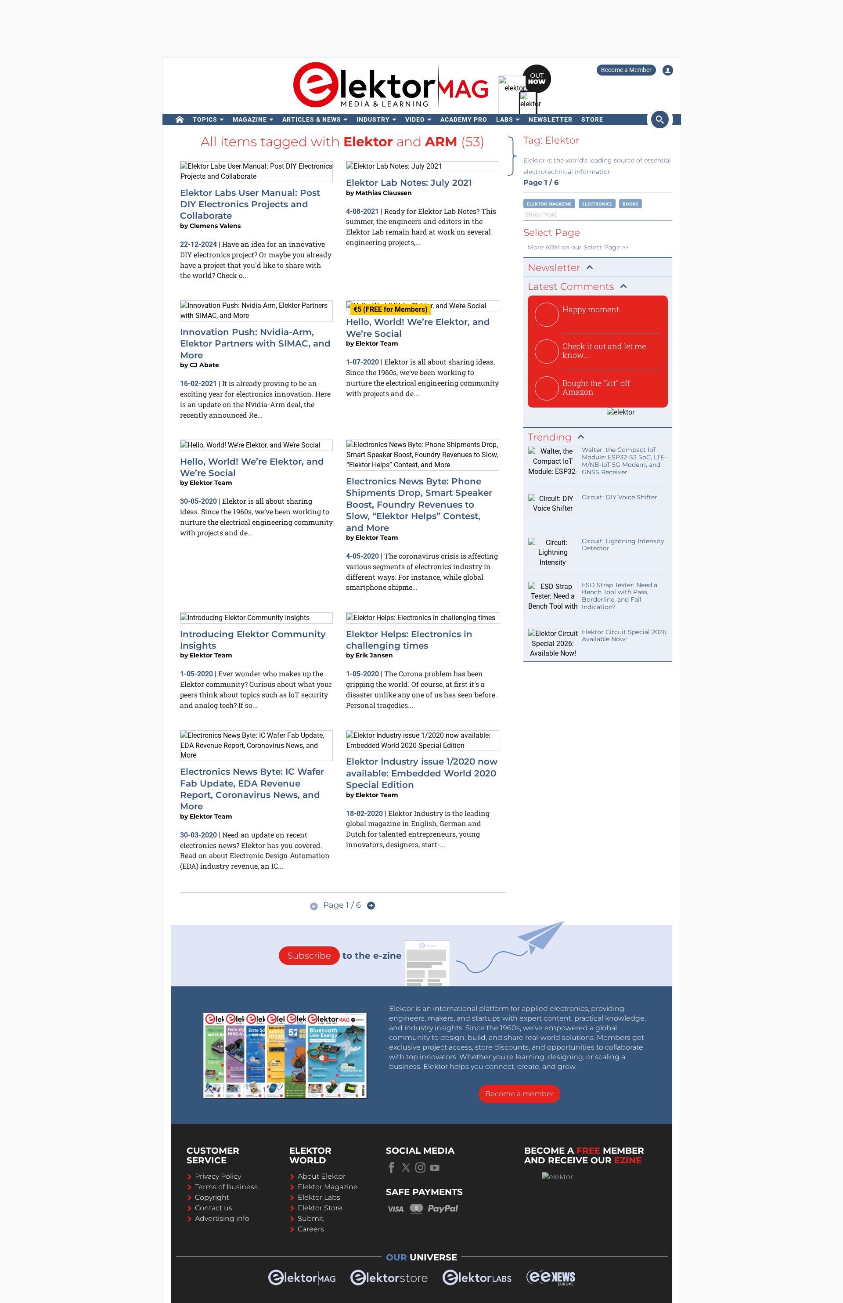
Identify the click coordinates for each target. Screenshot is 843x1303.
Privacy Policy (218, 1176)
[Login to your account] (668, 70)
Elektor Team (377, 343)
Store (592, 119)
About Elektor (322, 1176)
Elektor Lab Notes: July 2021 (409, 182)
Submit (311, 1218)
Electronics (597, 204)
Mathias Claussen (384, 193)
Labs (504, 119)
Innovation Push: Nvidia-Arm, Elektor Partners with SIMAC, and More (255, 344)
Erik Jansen (374, 655)
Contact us (213, 1208)
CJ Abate (204, 365)
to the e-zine (345, 955)
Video (415, 119)
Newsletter (551, 119)
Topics (205, 119)
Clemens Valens (215, 226)
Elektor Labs (319, 1197)
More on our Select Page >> (578, 247)
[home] (179, 119)
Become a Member (626, 69)
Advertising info (222, 1218)
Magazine (250, 119)
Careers (311, 1229)
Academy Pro (463, 119)
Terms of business (226, 1187)
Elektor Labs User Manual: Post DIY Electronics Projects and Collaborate (250, 204)
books (630, 204)
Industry (373, 119)
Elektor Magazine (549, 204)
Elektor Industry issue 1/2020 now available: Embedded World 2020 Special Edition (421, 773)
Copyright (212, 1197)
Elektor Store (320, 1208)
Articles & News (311, 119)
